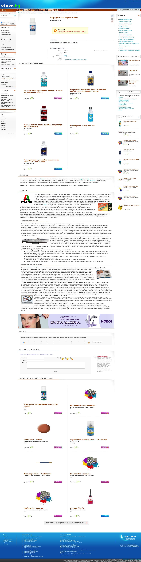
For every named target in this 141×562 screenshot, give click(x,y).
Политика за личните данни (135, 559)
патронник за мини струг (125, 107)
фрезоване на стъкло (124, 101)
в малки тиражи (31, 551)
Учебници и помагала (125, 19)
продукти (29, 542)
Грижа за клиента (129, 0)
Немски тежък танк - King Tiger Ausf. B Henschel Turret (73, 536)
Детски (27, 545)
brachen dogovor (122, 104)
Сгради (3, 46)
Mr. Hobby (3, 118)
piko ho (120, 110)
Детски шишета (123, 32)
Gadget (2, 116)
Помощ (6, 544)
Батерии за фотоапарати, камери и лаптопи (33, 556)
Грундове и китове (6, 80)
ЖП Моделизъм (5, 30)
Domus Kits (3, 120)
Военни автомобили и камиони (6, 41)
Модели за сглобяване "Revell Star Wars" (6, 100)
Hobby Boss (3, 129)
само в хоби (4, 24)
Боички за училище (124, 46)
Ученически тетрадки (125, 35)
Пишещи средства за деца (126, 37)
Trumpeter (3, 123)
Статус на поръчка (8, 541)
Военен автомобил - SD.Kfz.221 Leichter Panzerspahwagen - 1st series (76, 553)
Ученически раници (125, 21)
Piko (2, 114)
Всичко (31, 550)
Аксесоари (3, 84)
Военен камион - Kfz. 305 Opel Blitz (69, 544)
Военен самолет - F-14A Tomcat (68, 540)
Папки (121, 48)
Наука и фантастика (6, 47)
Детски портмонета (124, 28)
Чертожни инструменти (126, 41)
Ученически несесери (125, 24)
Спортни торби (123, 26)
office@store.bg (135, 546)
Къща (62, 552)
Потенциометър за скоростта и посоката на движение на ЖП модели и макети (78, 550)
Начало (6, 536)
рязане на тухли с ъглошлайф (126, 103)
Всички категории (10, 86)
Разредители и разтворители (44, 13)
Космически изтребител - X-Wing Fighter (70, 541)
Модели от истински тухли (8, 64)
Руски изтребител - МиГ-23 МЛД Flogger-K (70, 546)
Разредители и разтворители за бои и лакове (76, 59)
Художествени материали (29, 541)
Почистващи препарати (29, 539)
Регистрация (7, 542)
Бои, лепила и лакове (31, 13)
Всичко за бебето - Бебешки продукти (32, 546)
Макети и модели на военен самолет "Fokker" (8, 106)
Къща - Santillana (65, 537)
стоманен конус (122, 106)
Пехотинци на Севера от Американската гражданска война (74, 548)
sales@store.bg (134, 545)
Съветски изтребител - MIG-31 (68, 547)
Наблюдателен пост (65, 539)
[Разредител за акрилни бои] (32, 26)
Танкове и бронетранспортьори (6, 38)
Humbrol (3, 127)
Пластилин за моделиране (126, 39)
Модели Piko (4, 97)
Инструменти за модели (7, 95)
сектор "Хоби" (129, 92)
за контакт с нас (132, 544)
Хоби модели (4, 93)
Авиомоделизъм (5, 32)
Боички (3, 74)
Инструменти (4, 82)
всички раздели (5, 22)
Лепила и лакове (6, 76)
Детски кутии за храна (125, 30)
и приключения (29, 552)
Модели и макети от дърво (8, 59)
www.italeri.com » (68, 57)
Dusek (2, 131)
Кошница (6, 540)
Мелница (121, 97)
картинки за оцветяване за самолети (128, 99)
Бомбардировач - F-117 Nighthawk (69, 551)
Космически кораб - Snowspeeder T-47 (69, 545)
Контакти (6, 537)
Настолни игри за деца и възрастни (31, 537)
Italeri (65, 55)
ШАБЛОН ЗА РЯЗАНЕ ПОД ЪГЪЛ (126, 108)
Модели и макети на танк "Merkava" (7, 103)
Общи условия (126, 559)
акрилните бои (84, 179)
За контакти (137, 0)
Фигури (3, 44)
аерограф (92, 180)
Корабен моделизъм (6, 34)
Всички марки (11, 133)
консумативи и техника (30, 540)
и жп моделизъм (31, 548)
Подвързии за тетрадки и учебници (129, 50)
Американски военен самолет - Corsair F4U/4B (71, 542)
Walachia (3, 125)
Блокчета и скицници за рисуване (129, 43)
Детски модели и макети (7, 49)
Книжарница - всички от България (33, 536)
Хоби (4, 10)
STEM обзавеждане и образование (31, 547)
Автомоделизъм (5, 36)
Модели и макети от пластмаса (6, 61)
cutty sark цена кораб (124, 100)
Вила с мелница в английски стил (68, 555)
